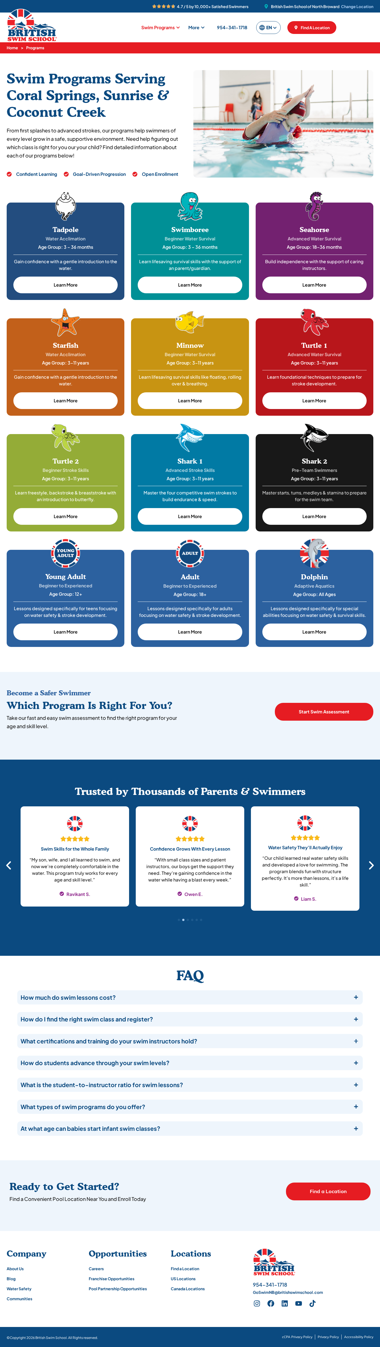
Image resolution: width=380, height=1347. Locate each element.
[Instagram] (257, 1303)
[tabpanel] (74, 861)
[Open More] (203, 27)
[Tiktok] (313, 1303)
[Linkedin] (285, 1303)
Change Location (357, 6)
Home (12, 47)
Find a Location (328, 1191)
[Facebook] (271, 1303)
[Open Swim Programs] (178, 27)
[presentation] (179, 919)
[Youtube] (299, 1303)
